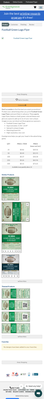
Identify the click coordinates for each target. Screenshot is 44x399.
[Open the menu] (40, 7)
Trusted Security (23, 374)
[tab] (22, 281)
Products (7, 2)
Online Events (18, 2)
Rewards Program (31, 391)
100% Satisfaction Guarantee (29, 374)
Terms (32, 390)
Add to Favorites (23, 100)
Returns (8, 391)
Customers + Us (23, 390)
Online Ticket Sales (10, 390)
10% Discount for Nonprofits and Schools (13, 374)
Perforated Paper (31, 2)
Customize (14, 24)
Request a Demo (18, 391)
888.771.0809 (15, 388)
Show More (22, 281)
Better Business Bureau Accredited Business (35, 374)
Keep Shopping (22, 94)
